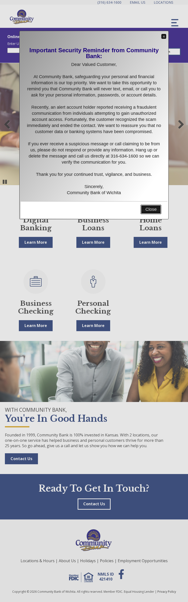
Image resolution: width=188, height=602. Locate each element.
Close (163, 36)
